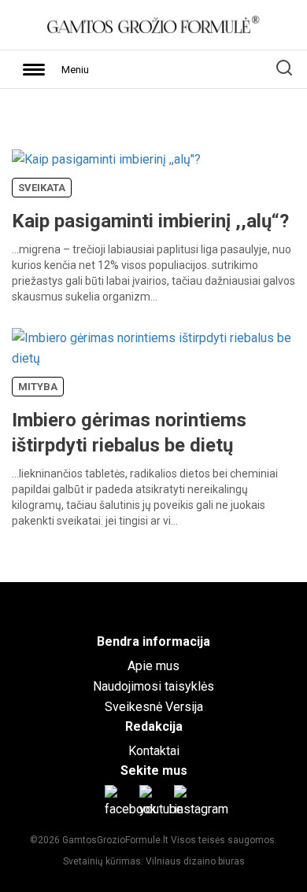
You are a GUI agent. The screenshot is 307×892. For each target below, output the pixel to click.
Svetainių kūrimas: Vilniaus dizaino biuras (154, 861)
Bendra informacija (153, 641)
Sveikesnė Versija (154, 706)
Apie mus (153, 665)
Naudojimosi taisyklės (153, 686)
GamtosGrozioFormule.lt (116, 840)
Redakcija (154, 726)
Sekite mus (153, 770)
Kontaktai (153, 750)
